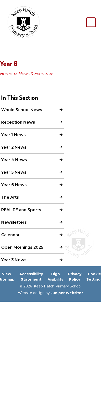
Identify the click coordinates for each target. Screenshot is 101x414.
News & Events (33, 73)
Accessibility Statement (31, 277)
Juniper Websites (67, 293)
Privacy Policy (74, 277)
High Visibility (55, 277)
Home (6, 73)
